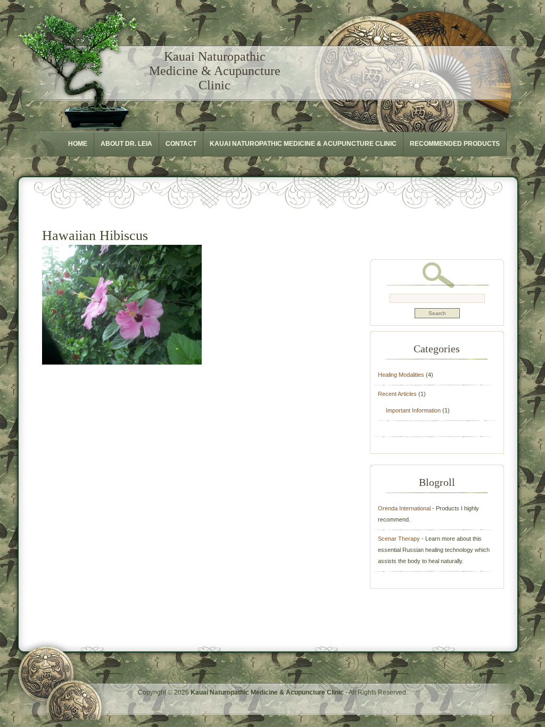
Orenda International (404, 508)
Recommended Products (455, 143)
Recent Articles (397, 394)
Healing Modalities (401, 374)
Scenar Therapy (399, 538)
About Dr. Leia (126, 143)
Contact (181, 143)
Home (77, 143)
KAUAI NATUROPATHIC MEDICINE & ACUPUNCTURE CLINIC (303, 143)
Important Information (413, 410)
